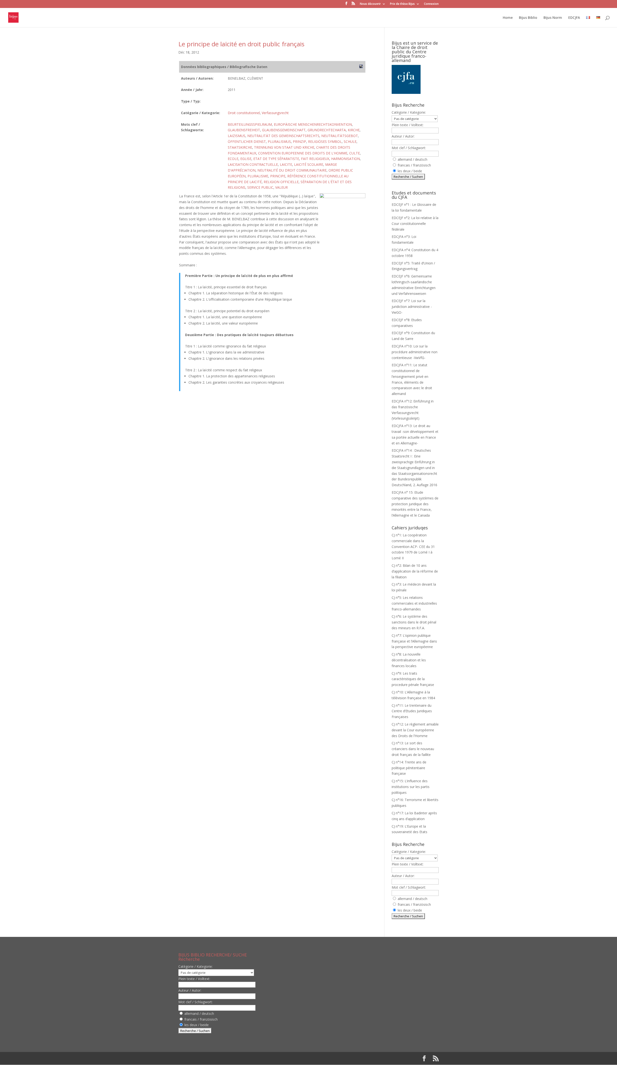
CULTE (354, 153)
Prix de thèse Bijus (402, 4)
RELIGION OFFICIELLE (281, 182)
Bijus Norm (552, 18)
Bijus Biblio (528, 18)
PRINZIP (299, 141)
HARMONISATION (345, 158)
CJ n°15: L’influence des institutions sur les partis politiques (410, 787)
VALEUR (281, 187)
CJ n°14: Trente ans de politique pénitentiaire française (409, 768)
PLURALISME (258, 176)
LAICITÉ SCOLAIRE (308, 164)
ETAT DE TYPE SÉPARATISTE (276, 158)
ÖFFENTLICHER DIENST (247, 141)
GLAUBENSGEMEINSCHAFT (284, 130)
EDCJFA (574, 18)
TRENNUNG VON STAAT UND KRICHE (284, 147)
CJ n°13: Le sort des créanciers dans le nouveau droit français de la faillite (413, 749)
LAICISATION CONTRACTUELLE (253, 164)
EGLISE (245, 158)
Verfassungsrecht (275, 113)
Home (508, 18)
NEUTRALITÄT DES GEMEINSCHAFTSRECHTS (283, 135)
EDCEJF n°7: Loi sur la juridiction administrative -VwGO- (412, 306)
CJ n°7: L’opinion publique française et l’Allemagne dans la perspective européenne (414, 641)
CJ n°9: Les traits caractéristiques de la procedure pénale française (413, 679)
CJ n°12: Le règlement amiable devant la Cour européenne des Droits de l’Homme (415, 730)
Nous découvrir (370, 4)
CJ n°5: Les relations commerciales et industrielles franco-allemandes (414, 603)
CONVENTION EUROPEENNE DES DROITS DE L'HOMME (302, 153)
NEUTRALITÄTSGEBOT (339, 135)
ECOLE (233, 158)
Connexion (431, 4)
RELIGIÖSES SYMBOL (325, 141)
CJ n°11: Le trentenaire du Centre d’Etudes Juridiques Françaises (412, 711)
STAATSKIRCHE (240, 147)
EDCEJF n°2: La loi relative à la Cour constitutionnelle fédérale (415, 223)
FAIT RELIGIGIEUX (315, 158)
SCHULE (350, 141)
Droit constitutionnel (244, 113)
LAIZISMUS (236, 135)
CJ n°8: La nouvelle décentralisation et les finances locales (409, 660)
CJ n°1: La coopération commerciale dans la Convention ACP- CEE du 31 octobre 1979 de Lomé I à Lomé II (413, 546)
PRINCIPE (277, 176)
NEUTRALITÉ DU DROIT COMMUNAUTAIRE (292, 170)
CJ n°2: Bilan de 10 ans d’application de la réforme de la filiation (415, 571)
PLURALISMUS (279, 141)
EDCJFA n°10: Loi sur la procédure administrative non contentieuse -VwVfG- (414, 352)
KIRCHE (354, 130)
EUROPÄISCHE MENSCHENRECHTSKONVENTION (313, 124)
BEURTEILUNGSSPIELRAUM (250, 124)
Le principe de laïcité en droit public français (241, 44)
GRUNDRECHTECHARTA (327, 130)
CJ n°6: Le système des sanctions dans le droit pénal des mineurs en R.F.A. (414, 622)
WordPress (257, 1058)
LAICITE (286, 164)
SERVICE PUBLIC (260, 187)
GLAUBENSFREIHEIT (244, 130)
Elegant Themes (209, 1058)
